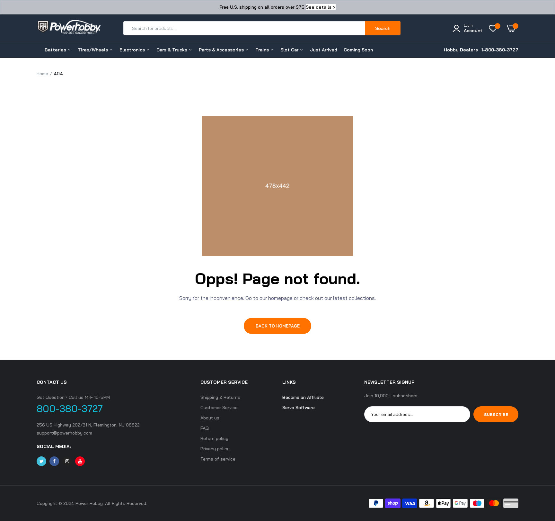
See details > (321, 7)
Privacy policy (215, 449)
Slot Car (290, 50)
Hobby (461, 50)
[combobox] (244, 28)
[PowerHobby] (69, 28)
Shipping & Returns (220, 397)
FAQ (204, 428)
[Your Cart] (512, 28)
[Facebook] (54, 461)
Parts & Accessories (222, 50)
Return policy (214, 438)
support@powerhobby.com (64, 433)
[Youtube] (80, 461)
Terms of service (217, 459)
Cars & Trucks (172, 50)
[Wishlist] (494, 28)
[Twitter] (41, 461)
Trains (262, 50)
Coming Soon (358, 50)
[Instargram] (67, 461)
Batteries (56, 50)
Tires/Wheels (93, 50)
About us (209, 418)
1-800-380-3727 (499, 50)
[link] (537, 474)
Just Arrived (323, 50)
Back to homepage (278, 325)
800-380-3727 (70, 408)
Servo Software (298, 407)
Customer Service (219, 407)
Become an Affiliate (303, 397)
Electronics (132, 50)
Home (42, 73)
